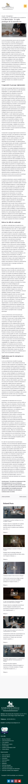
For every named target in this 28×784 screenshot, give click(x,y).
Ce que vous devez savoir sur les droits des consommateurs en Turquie (13, 630)
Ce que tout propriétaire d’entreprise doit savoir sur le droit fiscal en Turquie (13, 602)
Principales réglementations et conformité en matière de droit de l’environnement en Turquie (13, 660)
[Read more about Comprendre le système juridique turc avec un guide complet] (14, 512)
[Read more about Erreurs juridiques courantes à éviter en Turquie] (14, 540)
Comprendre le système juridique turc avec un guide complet (13, 520)
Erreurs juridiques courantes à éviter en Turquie (12, 549)
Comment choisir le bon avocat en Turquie (13, 575)
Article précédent (5, 496)
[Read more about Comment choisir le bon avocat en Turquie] (14, 567)
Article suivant (23, 496)
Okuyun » (5, 532)
